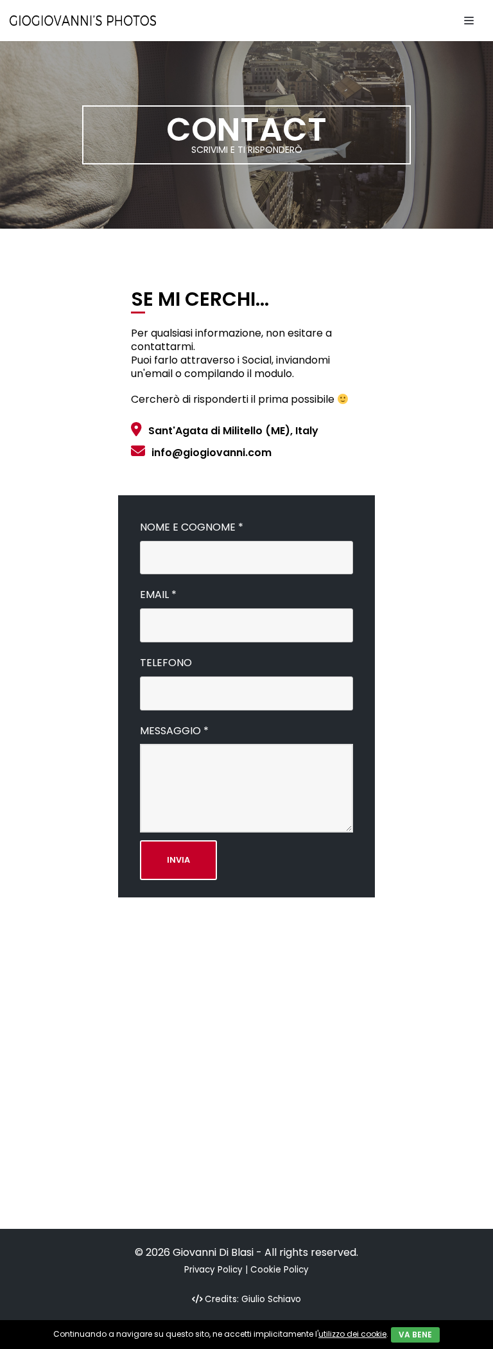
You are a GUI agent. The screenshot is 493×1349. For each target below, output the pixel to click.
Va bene (415, 1334)
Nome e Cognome (191, 527)
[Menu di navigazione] (468, 20)
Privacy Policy (213, 1270)
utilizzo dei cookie (352, 1333)
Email (158, 595)
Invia (178, 859)
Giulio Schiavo (271, 1299)
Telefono (166, 663)
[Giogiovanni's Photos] (83, 20)
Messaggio (174, 731)
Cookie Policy (279, 1270)
